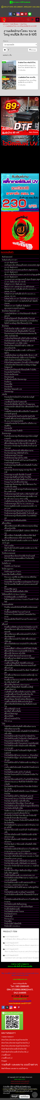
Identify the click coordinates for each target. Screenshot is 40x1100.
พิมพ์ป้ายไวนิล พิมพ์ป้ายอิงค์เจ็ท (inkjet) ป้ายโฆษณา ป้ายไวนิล (21, 792)
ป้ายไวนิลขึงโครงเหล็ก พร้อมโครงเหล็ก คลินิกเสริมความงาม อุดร (20, 747)
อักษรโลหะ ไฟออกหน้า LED (10, 311)
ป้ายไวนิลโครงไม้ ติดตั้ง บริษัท (13, 808)
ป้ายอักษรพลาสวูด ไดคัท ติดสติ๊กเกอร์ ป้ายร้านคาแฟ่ (20, 479)
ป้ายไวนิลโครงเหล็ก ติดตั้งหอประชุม (15, 904)
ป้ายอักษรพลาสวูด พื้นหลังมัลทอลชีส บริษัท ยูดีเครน (20, 441)
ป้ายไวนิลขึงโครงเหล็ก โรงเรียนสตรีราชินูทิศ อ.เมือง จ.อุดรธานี (20, 751)
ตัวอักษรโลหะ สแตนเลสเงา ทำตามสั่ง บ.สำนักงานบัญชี (21, 362)
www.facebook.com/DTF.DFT (20, 1003)
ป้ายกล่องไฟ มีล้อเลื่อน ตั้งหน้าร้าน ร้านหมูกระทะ (19, 404)
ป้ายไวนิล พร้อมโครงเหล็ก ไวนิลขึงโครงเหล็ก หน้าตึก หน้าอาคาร (20, 840)
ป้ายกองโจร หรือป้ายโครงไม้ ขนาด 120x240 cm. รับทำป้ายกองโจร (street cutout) (21, 857)
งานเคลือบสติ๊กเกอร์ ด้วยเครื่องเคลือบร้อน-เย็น (18, 694)
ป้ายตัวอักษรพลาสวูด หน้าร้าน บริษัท (16, 458)
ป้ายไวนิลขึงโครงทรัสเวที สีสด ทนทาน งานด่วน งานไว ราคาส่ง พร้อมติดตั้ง (21, 879)
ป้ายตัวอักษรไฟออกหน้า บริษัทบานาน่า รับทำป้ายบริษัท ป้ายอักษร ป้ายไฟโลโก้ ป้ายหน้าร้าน (20, 359)
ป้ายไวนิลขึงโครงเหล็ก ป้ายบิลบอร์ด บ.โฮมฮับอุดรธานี (21, 738)
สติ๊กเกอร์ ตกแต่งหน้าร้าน (12, 718)
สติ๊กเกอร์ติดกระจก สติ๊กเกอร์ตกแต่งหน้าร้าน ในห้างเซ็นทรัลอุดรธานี (20, 635)
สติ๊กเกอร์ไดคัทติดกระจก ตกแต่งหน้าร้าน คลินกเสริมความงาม (20, 645)
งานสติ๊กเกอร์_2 (6, 1058)
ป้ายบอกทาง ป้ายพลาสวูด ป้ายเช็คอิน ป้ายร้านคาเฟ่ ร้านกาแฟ (20, 447)
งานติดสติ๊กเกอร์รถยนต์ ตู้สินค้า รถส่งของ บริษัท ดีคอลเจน (21, 532)
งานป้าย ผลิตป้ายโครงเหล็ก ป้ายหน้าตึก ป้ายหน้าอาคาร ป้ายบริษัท (21, 768)
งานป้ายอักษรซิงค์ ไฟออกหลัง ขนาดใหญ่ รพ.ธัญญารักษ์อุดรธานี (20, 366)
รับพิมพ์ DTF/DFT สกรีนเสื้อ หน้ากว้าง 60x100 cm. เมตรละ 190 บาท (20, 290)
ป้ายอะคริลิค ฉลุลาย (10, 589)
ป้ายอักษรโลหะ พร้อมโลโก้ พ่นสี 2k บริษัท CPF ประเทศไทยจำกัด (19, 347)
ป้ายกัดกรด (7, 382)
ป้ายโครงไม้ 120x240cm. (12, 926)
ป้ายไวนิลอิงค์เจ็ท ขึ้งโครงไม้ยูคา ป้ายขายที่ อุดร (19, 803)
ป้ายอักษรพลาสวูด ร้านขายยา (13, 455)
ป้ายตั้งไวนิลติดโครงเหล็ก (12, 909)
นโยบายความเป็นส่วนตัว (23, 1091)
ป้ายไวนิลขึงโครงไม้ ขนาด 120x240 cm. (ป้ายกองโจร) (21, 755)
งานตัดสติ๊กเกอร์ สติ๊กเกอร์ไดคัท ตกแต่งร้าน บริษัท (20, 692)
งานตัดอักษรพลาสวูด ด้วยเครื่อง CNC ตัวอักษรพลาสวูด (21, 501)
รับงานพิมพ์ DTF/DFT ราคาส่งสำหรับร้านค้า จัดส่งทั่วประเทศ (21, 302)
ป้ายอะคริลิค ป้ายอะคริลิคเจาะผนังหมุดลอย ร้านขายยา (21, 582)
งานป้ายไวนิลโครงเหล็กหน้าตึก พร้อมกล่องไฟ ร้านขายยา (21, 895)
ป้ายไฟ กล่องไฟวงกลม (11, 374)
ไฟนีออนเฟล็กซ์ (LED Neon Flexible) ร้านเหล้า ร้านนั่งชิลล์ (21, 600)
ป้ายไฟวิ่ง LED (6, 563)
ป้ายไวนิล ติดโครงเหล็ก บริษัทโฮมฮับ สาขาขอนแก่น (20, 863)
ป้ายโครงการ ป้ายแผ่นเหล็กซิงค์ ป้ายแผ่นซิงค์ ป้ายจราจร (20, 615)
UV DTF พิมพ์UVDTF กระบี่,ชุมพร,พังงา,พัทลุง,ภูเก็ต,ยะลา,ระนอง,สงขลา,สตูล (21, 264)
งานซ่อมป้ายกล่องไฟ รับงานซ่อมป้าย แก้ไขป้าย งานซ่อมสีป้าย (20, 424)
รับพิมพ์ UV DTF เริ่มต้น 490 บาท (15, 284)
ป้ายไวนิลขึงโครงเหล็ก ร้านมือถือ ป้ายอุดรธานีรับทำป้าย (21, 806)
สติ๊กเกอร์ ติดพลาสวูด (11, 714)
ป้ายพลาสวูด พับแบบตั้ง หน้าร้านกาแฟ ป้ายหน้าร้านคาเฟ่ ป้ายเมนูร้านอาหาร (20, 461)
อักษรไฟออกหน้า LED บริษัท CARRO (15, 343)
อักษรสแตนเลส (9, 377)
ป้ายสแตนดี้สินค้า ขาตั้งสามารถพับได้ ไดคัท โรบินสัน (20, 648)
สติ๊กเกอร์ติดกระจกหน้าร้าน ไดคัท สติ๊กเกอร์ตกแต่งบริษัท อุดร (20, 640)
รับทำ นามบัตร (9, 546)
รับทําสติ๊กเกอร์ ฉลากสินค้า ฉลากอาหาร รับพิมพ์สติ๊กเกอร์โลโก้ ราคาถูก (19, 659)
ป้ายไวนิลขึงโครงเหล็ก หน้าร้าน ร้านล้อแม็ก (17, 772)
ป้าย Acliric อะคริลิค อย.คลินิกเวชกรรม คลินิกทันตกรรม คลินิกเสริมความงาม (20, 578)
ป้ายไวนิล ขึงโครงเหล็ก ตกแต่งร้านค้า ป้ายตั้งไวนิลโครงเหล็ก (21, 831)
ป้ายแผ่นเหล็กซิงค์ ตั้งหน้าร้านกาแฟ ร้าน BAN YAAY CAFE (20, 620)
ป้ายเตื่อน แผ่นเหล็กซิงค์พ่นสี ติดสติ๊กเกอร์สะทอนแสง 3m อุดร (20, 608)
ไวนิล (3, 724)
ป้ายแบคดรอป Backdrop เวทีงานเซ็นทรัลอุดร (18, 906)
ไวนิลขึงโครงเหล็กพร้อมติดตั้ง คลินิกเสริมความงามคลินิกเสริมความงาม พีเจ (20, 727)
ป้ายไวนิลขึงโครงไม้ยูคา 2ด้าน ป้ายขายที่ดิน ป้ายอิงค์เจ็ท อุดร (20, 759)
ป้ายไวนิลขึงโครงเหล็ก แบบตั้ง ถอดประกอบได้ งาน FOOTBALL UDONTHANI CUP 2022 (20, 883)
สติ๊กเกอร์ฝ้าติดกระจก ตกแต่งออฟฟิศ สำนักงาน (19, 651)
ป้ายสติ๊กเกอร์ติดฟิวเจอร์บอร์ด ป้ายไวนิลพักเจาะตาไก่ (20, 627)
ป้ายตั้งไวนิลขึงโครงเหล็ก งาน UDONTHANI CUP (19, 875)
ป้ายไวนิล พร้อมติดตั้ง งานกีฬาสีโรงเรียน (17, 801)
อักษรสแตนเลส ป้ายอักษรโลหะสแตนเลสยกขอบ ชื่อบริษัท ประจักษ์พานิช (20, 334)
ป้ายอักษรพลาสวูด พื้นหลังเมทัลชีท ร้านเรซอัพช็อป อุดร (20, 517)
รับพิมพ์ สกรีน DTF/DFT (9, 260)
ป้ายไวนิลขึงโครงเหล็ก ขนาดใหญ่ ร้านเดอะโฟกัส (19, 892)
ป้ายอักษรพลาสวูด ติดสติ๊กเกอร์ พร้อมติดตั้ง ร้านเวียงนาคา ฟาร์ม (20, 466)
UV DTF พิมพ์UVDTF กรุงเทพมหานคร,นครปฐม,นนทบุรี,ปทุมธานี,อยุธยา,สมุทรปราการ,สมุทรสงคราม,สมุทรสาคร (21, 278)
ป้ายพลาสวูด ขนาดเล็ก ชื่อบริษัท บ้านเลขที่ (17, 475)
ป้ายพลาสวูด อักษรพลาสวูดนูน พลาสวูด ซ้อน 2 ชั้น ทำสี (20, 471)
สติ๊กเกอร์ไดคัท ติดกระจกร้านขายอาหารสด (17, 656)
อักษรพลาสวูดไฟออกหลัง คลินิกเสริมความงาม (18, 450)
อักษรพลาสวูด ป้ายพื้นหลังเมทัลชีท (15, 520)
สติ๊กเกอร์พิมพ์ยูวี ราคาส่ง (12, 709)
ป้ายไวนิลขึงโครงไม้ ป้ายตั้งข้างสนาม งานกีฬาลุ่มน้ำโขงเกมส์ (21, 888)
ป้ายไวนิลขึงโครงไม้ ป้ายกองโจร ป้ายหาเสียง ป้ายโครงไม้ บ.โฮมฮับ (21, 787)
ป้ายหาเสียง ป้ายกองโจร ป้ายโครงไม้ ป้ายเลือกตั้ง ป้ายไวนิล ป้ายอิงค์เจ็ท (21, 821)
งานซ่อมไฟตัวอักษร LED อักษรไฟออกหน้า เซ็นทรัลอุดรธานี (20, 315)
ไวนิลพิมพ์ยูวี (8, 916)
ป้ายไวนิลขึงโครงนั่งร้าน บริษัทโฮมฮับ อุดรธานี (18, 796)
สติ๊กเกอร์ (5, 624)
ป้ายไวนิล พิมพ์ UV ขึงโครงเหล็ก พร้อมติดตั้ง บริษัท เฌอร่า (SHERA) (20, 845)
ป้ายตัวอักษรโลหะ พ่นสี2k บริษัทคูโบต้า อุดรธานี (19, 341)
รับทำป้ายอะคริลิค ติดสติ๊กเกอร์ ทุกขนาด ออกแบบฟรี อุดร (21, 585)
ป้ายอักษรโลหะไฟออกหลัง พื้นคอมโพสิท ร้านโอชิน (20, 370)
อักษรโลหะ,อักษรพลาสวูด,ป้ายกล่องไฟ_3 (15, 1046)
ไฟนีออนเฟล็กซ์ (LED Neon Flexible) (14, 594)
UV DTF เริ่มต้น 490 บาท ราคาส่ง (15, 282)
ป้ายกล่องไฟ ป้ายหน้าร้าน (12, 372)
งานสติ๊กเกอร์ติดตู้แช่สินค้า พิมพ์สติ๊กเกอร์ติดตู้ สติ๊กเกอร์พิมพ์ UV (18, 688)
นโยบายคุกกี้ (6, 1093)
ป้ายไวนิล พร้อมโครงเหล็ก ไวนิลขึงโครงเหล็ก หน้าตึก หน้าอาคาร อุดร (20, 835)
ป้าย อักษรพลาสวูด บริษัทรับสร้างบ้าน (16, 453)
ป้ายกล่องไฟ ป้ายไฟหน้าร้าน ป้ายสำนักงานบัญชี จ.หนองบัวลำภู (19, 398)
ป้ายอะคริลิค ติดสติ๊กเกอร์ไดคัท (11, 574)
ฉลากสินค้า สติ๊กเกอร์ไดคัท (12, 711)
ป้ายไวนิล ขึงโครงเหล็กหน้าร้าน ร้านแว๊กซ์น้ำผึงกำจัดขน (21, 779)
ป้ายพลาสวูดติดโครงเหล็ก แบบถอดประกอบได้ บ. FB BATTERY (20, 507)
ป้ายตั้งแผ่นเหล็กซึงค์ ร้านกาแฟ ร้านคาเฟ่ (17, 612)
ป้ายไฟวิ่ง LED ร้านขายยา (12, 566)
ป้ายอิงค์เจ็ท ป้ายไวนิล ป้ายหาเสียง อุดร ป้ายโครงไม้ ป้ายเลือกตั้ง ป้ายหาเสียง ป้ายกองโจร (20, 816)
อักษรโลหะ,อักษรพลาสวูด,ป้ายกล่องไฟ (14, 1040)
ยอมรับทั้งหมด (24, 1097)
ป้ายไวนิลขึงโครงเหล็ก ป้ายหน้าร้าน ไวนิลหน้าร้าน (19, 736)
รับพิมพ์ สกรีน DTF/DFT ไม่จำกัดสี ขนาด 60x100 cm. (21, 299)
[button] (28, 20)
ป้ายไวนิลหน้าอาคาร (10, 914)
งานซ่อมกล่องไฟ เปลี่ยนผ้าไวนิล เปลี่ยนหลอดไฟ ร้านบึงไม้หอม (21, 408)
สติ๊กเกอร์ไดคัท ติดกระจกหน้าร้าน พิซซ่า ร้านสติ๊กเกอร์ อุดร (21, 671)
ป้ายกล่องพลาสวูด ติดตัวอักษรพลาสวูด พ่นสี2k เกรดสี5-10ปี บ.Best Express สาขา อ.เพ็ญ (20, 497)
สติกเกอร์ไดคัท (9, 716)
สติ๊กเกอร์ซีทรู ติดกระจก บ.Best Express (17, 685)
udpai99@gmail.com (20, 979)
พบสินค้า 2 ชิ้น (7, 55)
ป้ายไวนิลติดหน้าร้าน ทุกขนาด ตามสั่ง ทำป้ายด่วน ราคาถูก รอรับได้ (21, 826)
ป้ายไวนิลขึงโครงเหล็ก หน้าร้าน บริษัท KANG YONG (20, 854)
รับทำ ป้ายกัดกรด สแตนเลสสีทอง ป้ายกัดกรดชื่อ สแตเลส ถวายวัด (19, 559)
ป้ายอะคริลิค (8, 384)
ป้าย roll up (8, 721)
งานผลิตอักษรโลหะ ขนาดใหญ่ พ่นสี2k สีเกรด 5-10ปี (20, 355)
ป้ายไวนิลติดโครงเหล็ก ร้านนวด (14, 911)
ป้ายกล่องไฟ (8, 387)
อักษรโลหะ (5, 326)
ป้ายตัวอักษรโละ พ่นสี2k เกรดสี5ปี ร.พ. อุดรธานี (19, 329)
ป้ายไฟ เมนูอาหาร (7, 569)
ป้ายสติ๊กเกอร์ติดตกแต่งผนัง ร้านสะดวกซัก (17, 697)
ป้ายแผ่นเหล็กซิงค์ (7, 604)
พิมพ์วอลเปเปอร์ (7, 257)
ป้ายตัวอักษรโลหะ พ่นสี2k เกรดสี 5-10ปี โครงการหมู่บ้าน (19, 351)
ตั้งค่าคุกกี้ (14, 1097)
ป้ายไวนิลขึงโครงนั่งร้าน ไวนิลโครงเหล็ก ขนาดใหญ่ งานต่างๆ (21, 763)
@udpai (24, 996)
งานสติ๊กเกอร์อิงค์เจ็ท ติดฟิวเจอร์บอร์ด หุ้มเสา (18, 701)
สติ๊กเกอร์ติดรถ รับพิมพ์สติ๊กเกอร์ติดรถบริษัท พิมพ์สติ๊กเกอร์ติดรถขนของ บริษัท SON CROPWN (20, 536)
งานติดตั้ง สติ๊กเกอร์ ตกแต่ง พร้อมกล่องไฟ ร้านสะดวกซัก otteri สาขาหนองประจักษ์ (21, 420)
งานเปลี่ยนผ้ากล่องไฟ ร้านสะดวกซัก (15, 402)
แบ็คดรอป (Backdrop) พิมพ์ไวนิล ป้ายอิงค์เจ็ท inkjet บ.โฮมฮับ (20, 783)
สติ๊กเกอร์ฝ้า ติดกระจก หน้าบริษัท (14, 653)
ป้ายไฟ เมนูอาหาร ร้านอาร (12, 571)
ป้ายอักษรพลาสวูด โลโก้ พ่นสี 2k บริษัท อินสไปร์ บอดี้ (20, 494)
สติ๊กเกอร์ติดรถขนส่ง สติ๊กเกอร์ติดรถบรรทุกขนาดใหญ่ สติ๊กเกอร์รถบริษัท (21, 527)
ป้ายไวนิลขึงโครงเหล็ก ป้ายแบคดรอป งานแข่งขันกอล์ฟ (21, 743)
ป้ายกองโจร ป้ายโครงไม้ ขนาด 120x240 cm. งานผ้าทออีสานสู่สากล (21, 867)
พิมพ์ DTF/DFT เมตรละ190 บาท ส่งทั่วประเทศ (19, 287)
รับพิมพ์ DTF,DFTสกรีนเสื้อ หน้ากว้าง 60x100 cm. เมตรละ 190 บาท (20, 295)
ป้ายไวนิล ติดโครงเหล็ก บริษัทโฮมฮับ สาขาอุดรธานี (20, 861)
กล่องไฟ (4, 394)
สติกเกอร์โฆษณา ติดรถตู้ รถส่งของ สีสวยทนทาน (19, 699)
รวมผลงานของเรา (7, 1037)
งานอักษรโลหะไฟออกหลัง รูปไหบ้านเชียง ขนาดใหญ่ (20, 338)
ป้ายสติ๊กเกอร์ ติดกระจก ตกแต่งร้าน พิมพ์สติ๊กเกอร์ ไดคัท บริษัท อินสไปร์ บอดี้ (21, 681)
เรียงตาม (6, 41)
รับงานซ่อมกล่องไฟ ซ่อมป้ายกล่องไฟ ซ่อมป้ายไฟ (19, 416)
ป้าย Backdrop (9, 919)
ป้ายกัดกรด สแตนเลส (8, 553)
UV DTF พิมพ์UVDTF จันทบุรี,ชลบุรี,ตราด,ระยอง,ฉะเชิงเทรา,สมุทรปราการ (21, 268)
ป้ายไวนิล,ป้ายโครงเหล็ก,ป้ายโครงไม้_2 (14, 1052)
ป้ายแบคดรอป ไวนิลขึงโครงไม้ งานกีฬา (16, 741)
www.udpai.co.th (20, 999)
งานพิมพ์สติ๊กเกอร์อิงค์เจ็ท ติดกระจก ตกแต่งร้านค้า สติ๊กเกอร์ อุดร (20, 666)
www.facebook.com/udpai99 (20, 1001)
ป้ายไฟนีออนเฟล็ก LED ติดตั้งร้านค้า (15, 597)
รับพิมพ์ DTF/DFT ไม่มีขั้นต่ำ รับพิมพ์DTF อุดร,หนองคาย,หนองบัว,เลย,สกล (17, 307)
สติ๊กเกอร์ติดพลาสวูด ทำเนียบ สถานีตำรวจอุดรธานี (20, 443)
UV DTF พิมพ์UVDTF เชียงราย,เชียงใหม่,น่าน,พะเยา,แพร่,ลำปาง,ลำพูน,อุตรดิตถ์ (21, 273)
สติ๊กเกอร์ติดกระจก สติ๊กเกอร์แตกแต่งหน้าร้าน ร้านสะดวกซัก (20, 630)
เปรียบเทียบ (23, 70)
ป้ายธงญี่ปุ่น (8, 921)
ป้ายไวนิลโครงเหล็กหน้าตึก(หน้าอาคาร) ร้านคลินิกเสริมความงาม (21, 900)
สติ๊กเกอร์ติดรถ (6, 523)
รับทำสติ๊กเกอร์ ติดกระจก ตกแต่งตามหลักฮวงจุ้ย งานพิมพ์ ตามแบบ (20, 676)
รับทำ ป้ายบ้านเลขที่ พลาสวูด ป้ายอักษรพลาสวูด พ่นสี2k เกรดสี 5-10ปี (20, 490)
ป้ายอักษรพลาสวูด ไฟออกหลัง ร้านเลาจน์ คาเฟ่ (19, 511)
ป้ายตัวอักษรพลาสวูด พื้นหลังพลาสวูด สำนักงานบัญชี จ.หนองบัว (21, 437)
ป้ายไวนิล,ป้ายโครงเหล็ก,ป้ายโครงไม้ (13, 1049)
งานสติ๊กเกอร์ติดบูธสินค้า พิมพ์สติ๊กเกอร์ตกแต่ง (19, 663)
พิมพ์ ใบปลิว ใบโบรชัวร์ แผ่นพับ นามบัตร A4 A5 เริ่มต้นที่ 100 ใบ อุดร (20, 541)
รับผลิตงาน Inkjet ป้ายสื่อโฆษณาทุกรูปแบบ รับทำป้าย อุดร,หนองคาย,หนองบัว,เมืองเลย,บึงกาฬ (21, 812)
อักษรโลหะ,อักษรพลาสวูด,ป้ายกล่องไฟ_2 (15, 1043)
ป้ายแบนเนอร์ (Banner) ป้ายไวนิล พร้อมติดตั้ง (18, 798)
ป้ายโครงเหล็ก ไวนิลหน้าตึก (12, 924)
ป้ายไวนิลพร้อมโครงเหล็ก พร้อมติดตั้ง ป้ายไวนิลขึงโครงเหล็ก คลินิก (21, 732)
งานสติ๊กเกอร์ (5, 1055)
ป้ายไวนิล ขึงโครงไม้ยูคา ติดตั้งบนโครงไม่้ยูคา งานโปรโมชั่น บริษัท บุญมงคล (21, 871)
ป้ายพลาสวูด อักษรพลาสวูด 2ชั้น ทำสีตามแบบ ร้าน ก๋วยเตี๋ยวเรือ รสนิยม (20, 485)
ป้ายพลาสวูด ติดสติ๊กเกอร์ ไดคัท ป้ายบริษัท (17, 477)
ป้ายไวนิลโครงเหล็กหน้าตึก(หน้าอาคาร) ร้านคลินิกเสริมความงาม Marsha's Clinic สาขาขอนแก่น (21, 850)
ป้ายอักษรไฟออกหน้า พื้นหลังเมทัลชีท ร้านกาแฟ (19, 318)
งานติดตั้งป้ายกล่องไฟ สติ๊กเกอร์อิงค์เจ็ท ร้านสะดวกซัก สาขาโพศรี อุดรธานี (21, 412)
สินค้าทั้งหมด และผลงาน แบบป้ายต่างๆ (14, 1068)
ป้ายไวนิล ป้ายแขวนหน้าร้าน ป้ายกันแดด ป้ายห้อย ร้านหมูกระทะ (21, 775)
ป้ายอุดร (4, 1061)
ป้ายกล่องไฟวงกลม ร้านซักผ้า (13, 431)
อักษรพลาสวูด (8, 391)
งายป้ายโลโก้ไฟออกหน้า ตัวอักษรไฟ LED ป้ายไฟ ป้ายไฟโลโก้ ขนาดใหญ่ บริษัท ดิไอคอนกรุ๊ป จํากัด (21, 322)
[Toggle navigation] (37, 20)
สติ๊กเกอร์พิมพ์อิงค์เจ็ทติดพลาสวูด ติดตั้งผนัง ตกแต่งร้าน (20, 705)
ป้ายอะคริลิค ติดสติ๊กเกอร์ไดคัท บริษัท (16, 591)
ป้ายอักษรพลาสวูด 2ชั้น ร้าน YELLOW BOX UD (19, 504)
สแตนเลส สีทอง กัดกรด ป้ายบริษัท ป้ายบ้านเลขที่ (19, 556)
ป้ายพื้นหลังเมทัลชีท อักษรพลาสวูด (15, 379)
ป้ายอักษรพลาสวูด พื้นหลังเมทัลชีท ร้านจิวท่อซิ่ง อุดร (20, 513)
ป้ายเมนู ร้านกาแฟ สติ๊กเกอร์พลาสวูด (15, 482)
